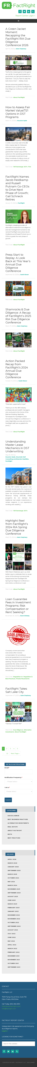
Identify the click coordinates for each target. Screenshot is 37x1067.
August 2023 (13, 896)
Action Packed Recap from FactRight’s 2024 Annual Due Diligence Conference (16, 369)
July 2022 (11, 933)
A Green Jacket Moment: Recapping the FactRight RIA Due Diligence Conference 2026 (17, 37)
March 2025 (12, 874)
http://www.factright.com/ (11, 1006)
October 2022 (13, 922)
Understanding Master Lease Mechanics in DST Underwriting (17, 446)
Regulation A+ (18, 677)
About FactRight (19, 97)
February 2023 (14, 907)
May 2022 (11, 941)
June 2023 (12, 900)
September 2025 (14, 870)
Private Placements (22, 679)
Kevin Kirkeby (24, 616)
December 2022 (14, 915)
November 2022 (14, 918)
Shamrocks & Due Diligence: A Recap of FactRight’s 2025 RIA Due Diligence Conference (18, 316)
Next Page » (15, 753)
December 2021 (14, 956)
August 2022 (13, 930)
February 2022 (14, 952)
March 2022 (12, 948)
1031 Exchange (18, 167)
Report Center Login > (25, 16)
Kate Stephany (21, 49)
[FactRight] (18, 6)
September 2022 (14, 926)
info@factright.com (9, 1009)
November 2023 (14, 889)
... (3, 753)
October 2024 (13, 878)
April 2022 (12, 944)
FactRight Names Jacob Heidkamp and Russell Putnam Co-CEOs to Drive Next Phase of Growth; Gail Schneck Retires (17, 188)
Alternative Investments (18, 823)
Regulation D (28, 677)
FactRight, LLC (21, 1062)
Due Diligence (18, 730)
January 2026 (13, 866)
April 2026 (12, 859)
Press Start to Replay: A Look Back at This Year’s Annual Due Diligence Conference (17, 263)
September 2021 (14, 967)
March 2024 (12, 885)
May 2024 (11, 881)
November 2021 (14, 959)
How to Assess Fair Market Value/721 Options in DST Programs (17, 112)
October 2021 (13, 963)
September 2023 (14, 892)
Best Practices (10, 679)
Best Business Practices (18, 819)
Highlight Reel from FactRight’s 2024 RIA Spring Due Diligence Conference (16, 527)
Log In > (5, 1031)
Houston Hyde (22, 120)
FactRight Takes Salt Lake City (16, 690)
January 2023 (13, 911)
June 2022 (12, 937)
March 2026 (12, 863)
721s (29, 167)
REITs (10, 834)
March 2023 (12, 904)
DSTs (25, 167)
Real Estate (13, 827)
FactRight (21, 203)
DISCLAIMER (31, 1062)
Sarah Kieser (24, 274)
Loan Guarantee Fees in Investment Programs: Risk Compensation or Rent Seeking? (18, 605)
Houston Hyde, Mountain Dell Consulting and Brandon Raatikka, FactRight (17, 459)
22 (7, 753)
